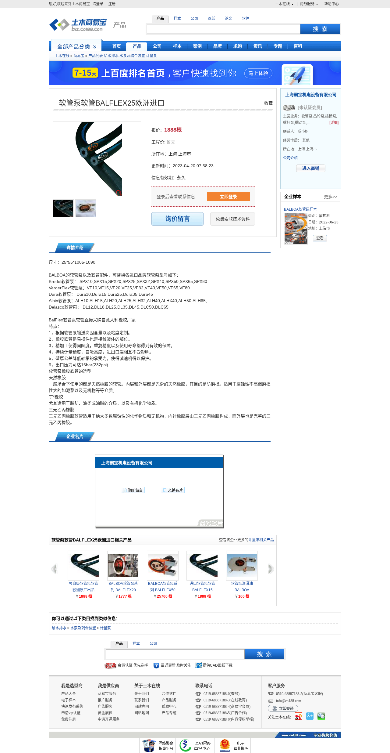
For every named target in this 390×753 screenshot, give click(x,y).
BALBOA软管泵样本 (300, 209)
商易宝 (78, 56)
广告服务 (105, 706)
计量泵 (151, 56)
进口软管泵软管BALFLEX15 (202, 586)
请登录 (97, 4)
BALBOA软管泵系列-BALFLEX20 (123, 586)
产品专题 (169, 713)
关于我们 (141, 694)
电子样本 (68, 700)
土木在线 (282, 4)
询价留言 (177, 218)
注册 (111, 4)
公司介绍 (290, 158)
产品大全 (68, 694)
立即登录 (228, 196)
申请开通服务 (109, 719)
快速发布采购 (72, 706)
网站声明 (141, 706)
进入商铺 (310, 168)
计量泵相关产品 (261, 540)
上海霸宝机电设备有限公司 (310, 94)
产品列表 (95, 56)
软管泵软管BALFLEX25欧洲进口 (112, 103)
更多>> (330, 196)
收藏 (268, 103)
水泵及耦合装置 (132, 56)
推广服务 (105, 700)
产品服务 (169, 700)
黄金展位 (105, 713)
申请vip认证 (70, 713)
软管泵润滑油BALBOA (242, 586)
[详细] (334, 123)
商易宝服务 (107, 694)
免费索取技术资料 (233, 218)
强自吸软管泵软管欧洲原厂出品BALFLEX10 (83, 587)
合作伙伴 (169, 694)
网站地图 (141, 713)
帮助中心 (331, 4)
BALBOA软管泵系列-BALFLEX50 (162, 586)
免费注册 (68, 719)
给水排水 (111, 56)
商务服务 (307, 4)
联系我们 (141, 700)
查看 (320, 238)
